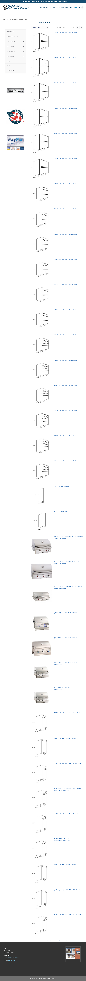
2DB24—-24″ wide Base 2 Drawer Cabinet (65, 158)
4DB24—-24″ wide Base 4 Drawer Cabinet (65, 461)
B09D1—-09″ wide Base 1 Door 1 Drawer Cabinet (67, 713)
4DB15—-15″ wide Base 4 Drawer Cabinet (65, 385)
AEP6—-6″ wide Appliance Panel (63, 511)
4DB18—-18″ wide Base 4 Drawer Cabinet (65, 410)
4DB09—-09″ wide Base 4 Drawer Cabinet (65, 335)
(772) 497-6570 (44, 7)
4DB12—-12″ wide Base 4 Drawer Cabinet (65, 360)
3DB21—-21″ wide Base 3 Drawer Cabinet (65, 284)
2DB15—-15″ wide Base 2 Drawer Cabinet (65, 83)
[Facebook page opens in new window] (82, 7)
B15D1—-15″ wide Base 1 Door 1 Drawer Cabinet (67, 813)
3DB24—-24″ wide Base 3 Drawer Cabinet (65, 310)
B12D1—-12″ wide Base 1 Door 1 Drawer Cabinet (67, 763)
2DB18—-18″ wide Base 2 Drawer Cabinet (65, 108)
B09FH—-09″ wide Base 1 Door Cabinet (65, 738)
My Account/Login (44, 22)
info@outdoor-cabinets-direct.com (62, 7)
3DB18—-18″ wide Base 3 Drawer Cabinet (65, 259)
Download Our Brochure (73, 960)
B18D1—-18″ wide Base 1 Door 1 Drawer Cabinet (67, 914)
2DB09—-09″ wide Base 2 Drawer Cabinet (65, 32)
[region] (15, 90)
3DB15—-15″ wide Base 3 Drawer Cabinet (65, 234)
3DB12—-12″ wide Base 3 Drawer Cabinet (65, 209)
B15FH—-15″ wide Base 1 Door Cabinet (65, 864)
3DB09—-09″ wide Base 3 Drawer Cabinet (65, 184)
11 (66, 940)
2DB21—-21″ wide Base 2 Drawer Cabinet (65, 133)
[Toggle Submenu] (23, 41)
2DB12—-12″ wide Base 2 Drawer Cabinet (65, 58)
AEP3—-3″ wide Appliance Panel (63, 486)
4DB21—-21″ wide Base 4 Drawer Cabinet (65, 436)
